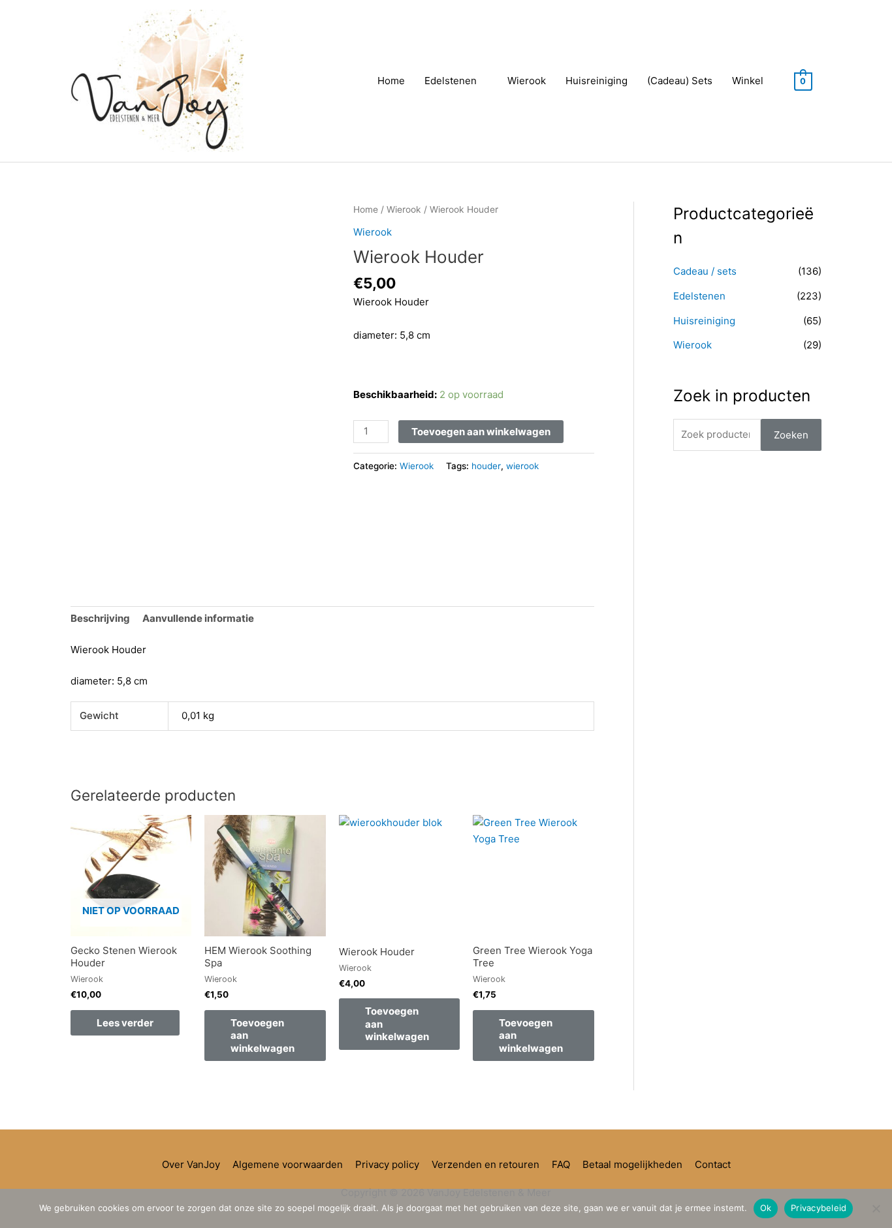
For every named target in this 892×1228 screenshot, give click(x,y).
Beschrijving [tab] (100, 618)
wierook (522, 466)
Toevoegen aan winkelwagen (480, 431)
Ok (766, 1208)
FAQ (561, 1164)
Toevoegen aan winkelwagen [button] (263, 1035)
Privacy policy (387, 1164)
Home (391, 80)
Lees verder (125, 1023)
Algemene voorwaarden (287, 1164)
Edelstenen (450, 80)
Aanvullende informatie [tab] (198, 618)
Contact (713, 1164)
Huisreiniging (596, 80)
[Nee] (875, 1208)
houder (486, 466)
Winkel (747, 80)
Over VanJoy (191, 1164)
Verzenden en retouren (485, 1164)
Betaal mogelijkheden (632, 1164)
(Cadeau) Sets (679, 80)
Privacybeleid (818, 1208)
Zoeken (791, 435)
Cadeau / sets (705, 271)
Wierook (526, 80)
